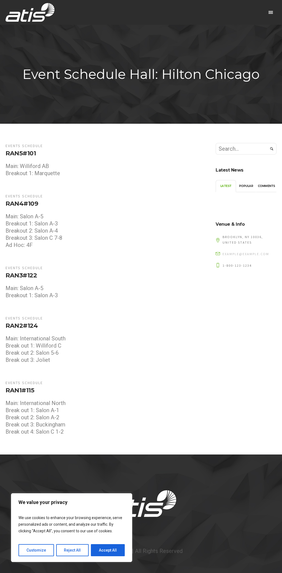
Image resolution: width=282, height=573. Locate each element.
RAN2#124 (22, 325)
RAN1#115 (20, 390)
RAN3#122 (21, 275)
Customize (36, 550)
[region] (71, 527)
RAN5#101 (21, 153)
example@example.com (246, 254)
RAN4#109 (22, 203)
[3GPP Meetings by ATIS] (141, 503)
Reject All (72, 550)
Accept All (108, 550)
